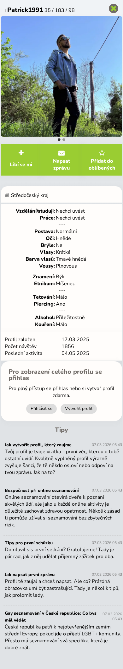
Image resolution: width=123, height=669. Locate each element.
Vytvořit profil (78, 408)
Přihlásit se (41, 408)
